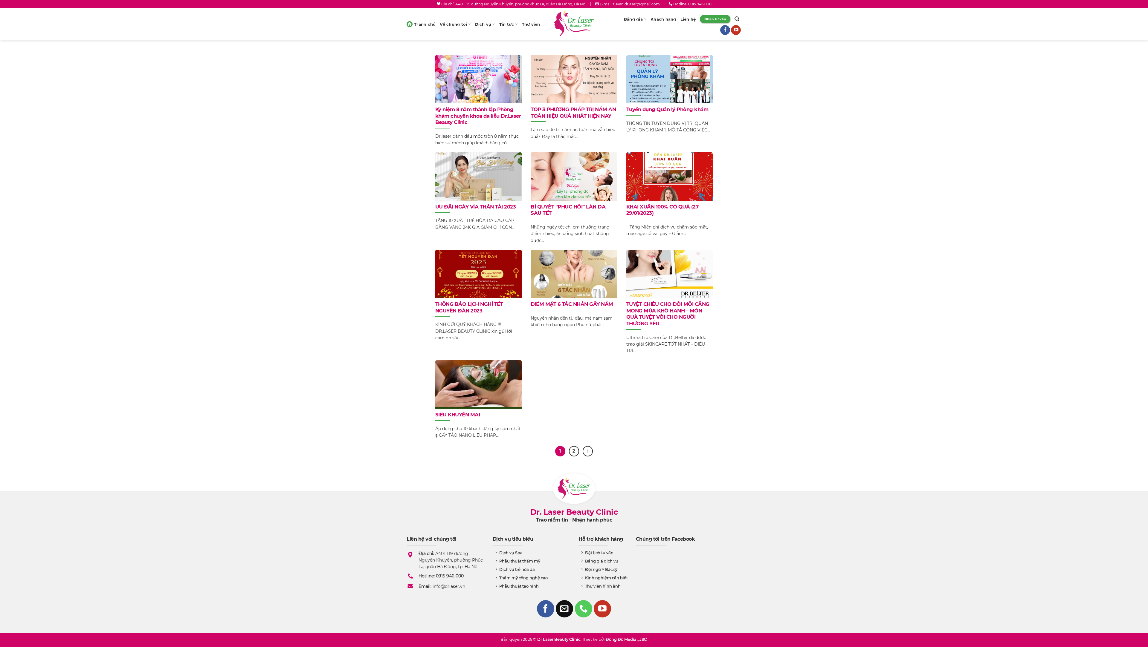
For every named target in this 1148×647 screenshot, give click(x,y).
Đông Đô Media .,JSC (626, 639)
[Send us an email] (564, 608)
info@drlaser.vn (449, 586)
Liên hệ (688, 19)
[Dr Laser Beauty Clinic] (574, 24)
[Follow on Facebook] (725, 30)
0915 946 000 (700, 4)
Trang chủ (425, 24)
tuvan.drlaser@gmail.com (636, 4)
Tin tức (506, 24)
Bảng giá (633, 19)
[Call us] (583, 608)
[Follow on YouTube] (736, 30)
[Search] (737, 19)
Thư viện (531, 24)
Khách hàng (663, 19)
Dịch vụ (483, 24)
